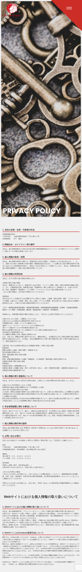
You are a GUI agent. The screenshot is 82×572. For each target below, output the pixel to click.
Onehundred (12, 9)
